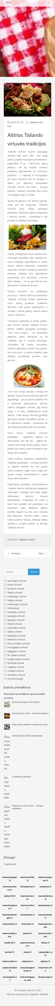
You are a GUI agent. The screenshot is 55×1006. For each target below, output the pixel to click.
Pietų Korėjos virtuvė (18, 643)
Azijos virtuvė (14, 584)
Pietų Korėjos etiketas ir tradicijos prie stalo (30, 724)
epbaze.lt (45, 961)
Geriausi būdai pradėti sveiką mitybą (27, 735)
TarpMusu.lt (10, 864)
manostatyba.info (9, 935)
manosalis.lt (27, 924)
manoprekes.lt (9, 924)
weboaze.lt (27, 961)
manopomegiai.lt (9, 879)
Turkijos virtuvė (15, 670)
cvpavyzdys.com (45, 953)
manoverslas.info (45, 935)
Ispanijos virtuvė (16, 615)
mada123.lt (9, 942)
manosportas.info (45, 925)
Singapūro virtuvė (16, 651)
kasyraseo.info (45, 969)
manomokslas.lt (45, 916)
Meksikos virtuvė (16, 639)
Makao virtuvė (14, 631)
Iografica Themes (38, 994)
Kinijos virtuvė (14, 623)
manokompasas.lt (9, 907)
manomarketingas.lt (9, 916)
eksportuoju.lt (45, 977)
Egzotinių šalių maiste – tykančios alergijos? (30, 713)
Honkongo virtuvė (16, 596)
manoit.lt (27, 933)
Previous (15, 553)
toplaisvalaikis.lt (9, 969)
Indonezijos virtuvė (17, 604)
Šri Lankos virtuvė (16, 655)
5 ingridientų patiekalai (21, 776)
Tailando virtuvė (26, 539)
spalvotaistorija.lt (27, 944)
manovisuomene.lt (9, 888)
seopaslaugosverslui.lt (27, 969)
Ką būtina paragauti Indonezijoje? (26, 702)
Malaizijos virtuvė (16, 635)
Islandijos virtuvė (16, 612)
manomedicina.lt (45, 897)
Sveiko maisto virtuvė (18, 659)
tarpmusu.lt (45, 886)
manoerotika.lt (27, 907)
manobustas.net (27, 897)
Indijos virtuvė (14, 600)
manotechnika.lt (27, 879)
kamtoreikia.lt (9, 961)
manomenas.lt (45, 905)
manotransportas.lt (45, 879)
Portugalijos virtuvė (17, 647)
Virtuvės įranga (15, 678)
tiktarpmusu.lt (27, 886)
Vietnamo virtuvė (16, 674)
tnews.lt (27, 952)
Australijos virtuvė (16, 580)
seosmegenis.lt (10, 978)
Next (41, 553)
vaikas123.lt (10, 896)
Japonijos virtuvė (16, 619)
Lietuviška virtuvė (16, 627)
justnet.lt (9, 952)
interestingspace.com (27, 978)
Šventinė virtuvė (15, 662)
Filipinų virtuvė (14, 592)
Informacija (13, 608)
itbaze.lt (45, 942)
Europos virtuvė (15, 588)
